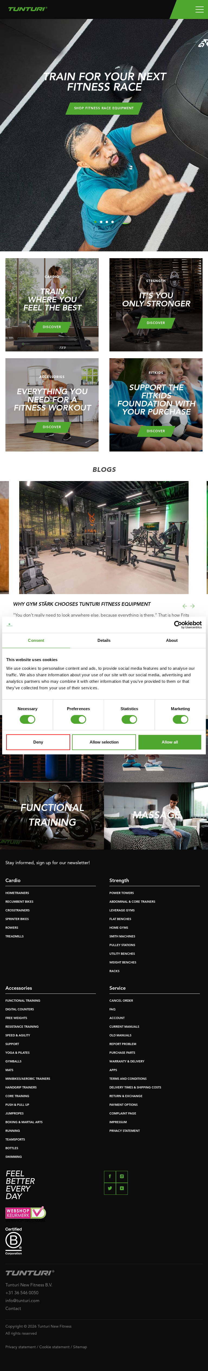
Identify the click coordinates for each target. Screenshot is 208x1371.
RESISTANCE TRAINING (22, 1027)
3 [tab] (107, 222)
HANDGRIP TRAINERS (21, 1087)
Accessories (18, 988)
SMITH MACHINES (122, 936)
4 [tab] (112, 222)
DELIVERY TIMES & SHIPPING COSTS (135, 1087)
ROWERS (11, 928)
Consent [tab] (36, 640)
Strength (119, 880)
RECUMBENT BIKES (19, 902)
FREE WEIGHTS (16, 1018)
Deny (38, 742)
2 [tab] (101, 222)
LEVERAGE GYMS (122, 910)
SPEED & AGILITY (17, 1035)
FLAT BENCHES (120, 919)
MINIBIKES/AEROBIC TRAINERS (27, 1079)
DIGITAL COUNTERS (19, 1009)
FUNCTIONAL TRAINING (22, 1001)
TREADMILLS (14, 936)
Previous (184, 606)
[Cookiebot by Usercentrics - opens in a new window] (178, 625)
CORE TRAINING (17, 1096)
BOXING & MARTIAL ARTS (24, 1122)
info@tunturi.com (22, 1301)
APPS (113, 1070)
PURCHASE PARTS (122, 1053)
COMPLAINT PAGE (122, 1113)
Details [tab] (104, 640)
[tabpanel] (104, 135)
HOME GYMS (118, 928)
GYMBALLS (13, 1061)
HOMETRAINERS (17, 893)
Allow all (170, 742)
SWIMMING (13, 1157)
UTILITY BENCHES (122, 954)
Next (5, 606)
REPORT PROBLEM (122, 1044)
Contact (13, 1309)
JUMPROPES (14, 1113)
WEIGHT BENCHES (122, 962)
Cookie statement (54, 1347)
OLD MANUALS (120, 1035)
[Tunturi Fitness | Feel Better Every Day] (28, 7)
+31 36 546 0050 (21, 1293)
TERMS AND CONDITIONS (128, 1079)
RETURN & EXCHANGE (125, 1096)
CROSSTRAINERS (17, 910)
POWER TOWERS (121, 893)
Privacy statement (20, 1347)
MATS (9, 1070)
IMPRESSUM (118, 1122)
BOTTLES (11, 1148)
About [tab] (172, 640)
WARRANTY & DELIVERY (126, 1061)
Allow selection (104, 742)
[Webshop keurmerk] (104, 1214)
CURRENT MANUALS (124, 1027)
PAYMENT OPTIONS (123, 1105)
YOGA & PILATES (17, 1053)
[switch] (78, 719)
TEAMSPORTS (15, 1139)
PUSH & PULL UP (17, 1105)
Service (117, 988)
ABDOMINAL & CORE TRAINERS (132, 902)
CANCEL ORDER (121, 1001)
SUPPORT (12, 1044)
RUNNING (12, 1131)
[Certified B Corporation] (104, 1241)
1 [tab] (95, 222)
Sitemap (80, 1347)
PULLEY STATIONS (122, 945)
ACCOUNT (117, 1018)
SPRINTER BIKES (17, 919)
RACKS (114, 971)
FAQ (112, 1009)
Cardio (13, 880)
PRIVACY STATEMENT (124, 1131)
